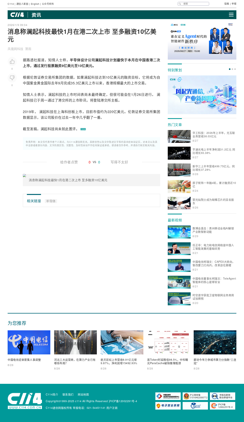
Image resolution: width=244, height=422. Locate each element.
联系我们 (68, 394)
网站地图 (83, 394)
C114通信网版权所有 (59, 408)
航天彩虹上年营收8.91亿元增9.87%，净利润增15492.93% (119, 361)
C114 (11, 3)
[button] (229, 69)
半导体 (75, 59)
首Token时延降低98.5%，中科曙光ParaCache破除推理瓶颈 (167, 361)
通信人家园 (22, 3)
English (35, 3)
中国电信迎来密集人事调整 (24, 359)
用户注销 (111, 408)
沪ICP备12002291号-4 (123, 401)
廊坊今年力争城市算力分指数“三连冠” (215, 361)
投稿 (226, 3)
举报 (234, 3)
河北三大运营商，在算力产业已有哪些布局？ (75, 361)
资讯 (36, 14)
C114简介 (52, 394)
